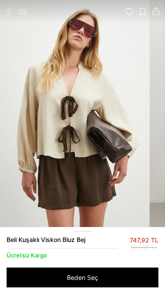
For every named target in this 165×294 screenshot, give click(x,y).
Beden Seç (82, 277)
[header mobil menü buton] (23, 11)
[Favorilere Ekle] (129, 11)
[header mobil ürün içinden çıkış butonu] (9, 11)
